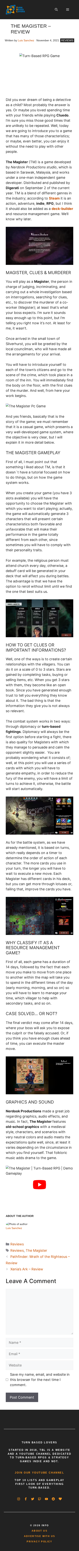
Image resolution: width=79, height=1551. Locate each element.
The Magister (36, 1250)
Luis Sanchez (26, 40)
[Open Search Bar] (56, 9)
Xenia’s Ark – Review (26, 1269)
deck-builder (62, 209)
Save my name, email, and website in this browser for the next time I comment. (40, 1379)
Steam (54, 198)
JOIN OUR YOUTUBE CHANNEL (39, 1472)
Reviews (67, 40)
